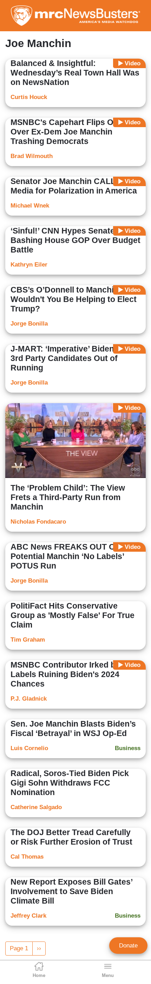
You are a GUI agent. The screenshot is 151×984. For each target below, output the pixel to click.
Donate (128, 945)
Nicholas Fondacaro (38, 521)
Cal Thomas (27, 856)
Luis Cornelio (29, 748)
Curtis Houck (29, 97)
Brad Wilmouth (32, 156)
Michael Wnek (30, 205)
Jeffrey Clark (28, 915)
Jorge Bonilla (29, 323)
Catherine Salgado (36, 807)
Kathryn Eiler (29, 264)
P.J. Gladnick (29, 698)
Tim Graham (28, 639)
